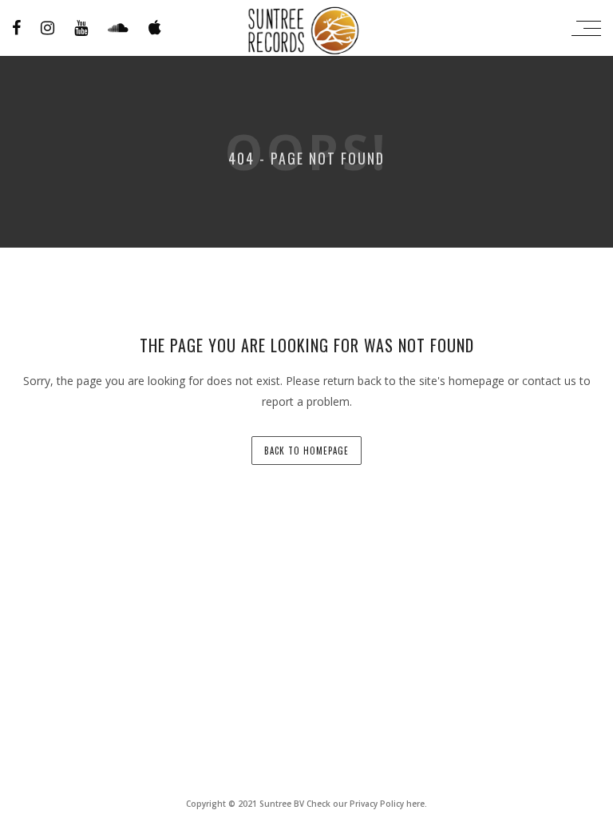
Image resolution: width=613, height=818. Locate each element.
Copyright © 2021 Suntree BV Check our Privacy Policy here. (306, 803)
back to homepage (306, 450)
